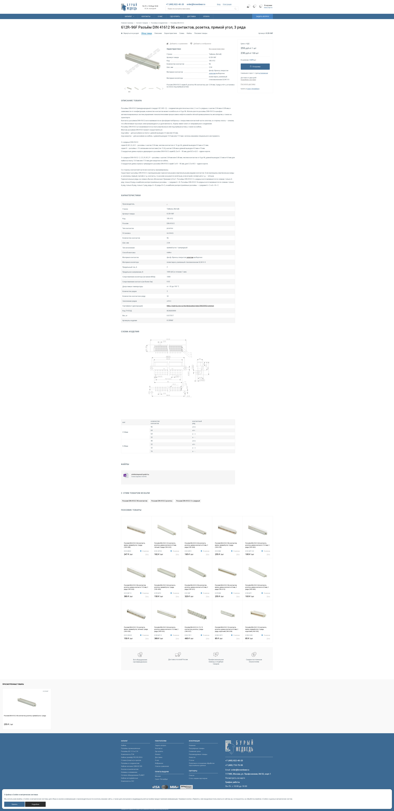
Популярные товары (196, 748)
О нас (160, 16)
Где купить (175, 16)
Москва (158, 776)
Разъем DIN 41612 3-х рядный (188, 501)
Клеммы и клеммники (129, 772)
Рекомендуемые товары (198, 754)
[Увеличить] (142, 61)
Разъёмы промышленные (130, 748)
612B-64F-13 (158, 635)
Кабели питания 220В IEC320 (131, 766)
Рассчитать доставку (248, 84)
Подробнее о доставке (248, 80)
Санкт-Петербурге (253, 89)
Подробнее (35, 804)
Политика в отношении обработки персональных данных (201, 764)
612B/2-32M (249, 635)
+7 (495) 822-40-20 (175, 4)
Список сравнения (162, 766)
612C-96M (218, 551)
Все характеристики (216, 49)
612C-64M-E (127, 551)
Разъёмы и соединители (130, 763)
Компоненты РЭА (127, 754)
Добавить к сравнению (179, 43)
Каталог (128, 16)
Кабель (123, 745)
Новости (192, 757)
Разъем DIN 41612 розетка (161, 501)
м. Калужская (263, 73)
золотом (212, 73)
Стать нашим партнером (198, 778)
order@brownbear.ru (196, 4)
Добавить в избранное (202, 43)
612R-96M (218, 593)
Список (191, 775)
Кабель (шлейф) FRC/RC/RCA (131, 757)
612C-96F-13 (127, 593)
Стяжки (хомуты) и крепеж (131, 760)
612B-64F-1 (248, 593)
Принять (14, 804)
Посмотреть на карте (235, 778)
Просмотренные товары (13, 684)
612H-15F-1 (188, 635)
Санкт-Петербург (161, 779)
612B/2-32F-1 (219, 635)
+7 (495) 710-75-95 (234, 765)
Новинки (192, 745)
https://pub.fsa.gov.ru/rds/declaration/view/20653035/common (190, 306)
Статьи (191, 760)
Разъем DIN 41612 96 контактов (134, 501)
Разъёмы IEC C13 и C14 (129, 751)
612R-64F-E (157, 593)
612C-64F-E (188, 551)
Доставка (191, 16)
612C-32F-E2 (158, 551)
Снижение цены (195, 751)
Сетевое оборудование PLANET (132, 775)
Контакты (146, 16)
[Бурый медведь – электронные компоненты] (129, 7)
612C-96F (187, 593)
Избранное (159, 763)
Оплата (206, 16)
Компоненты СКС (127, 781)
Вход (218, 4)
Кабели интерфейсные (129, 778)
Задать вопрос (262, 16)
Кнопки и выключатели (129, 769)
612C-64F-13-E (249, 551)
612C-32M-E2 (128, 635)
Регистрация (227, 4)
